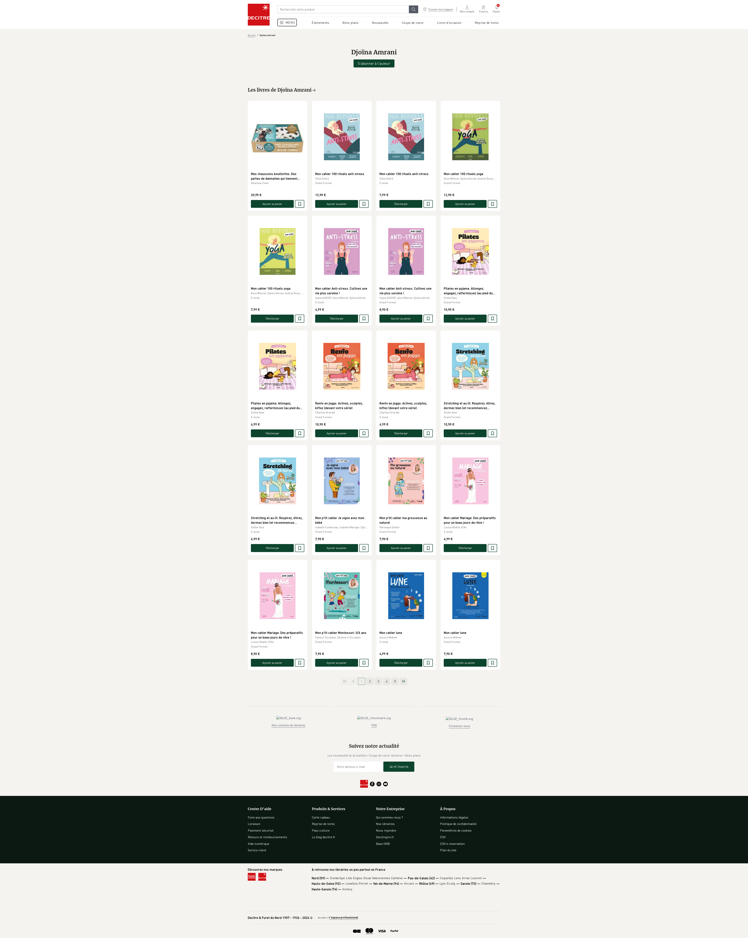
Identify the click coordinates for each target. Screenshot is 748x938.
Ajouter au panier (272, 203)
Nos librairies (385, 824)
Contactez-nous (459, 726)
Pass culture (321, 830)
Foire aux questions (261, 817)
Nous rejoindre (386, 830)
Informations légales (454, 817)
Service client (257, 850)
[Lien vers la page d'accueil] (259, 15)
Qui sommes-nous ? (389, 817)
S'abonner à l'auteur (374, 63)
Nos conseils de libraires (288, 725)
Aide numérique (258, 844)
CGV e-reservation (452, 844)
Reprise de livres (323, 824)
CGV (443, 837)
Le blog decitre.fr (323, 837)
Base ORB (383, 844)
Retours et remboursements (267, 837)
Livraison (254, 824)
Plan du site (448, 850)
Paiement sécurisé (260, 830)
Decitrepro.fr (385, 837)
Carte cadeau (321, 817)
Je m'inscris (398, 766)
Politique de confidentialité (458, 824)
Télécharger (401, 203)
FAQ (374, 725)
